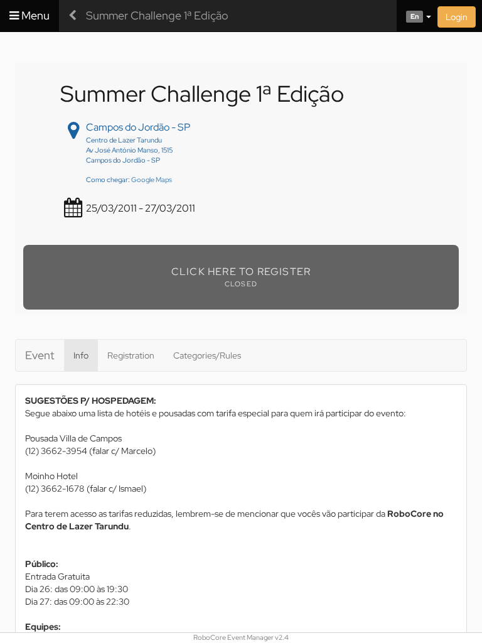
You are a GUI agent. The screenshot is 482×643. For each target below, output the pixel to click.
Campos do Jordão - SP (138, 127)
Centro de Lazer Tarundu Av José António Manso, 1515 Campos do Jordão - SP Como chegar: (129, 160)
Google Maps (151, 179)
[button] (414, 15)
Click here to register (241, 271)
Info (80, 355)
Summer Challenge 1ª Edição (157, 15)
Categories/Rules (207, 355)
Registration (130, 355)
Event (40, 355)
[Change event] (72, 15)
